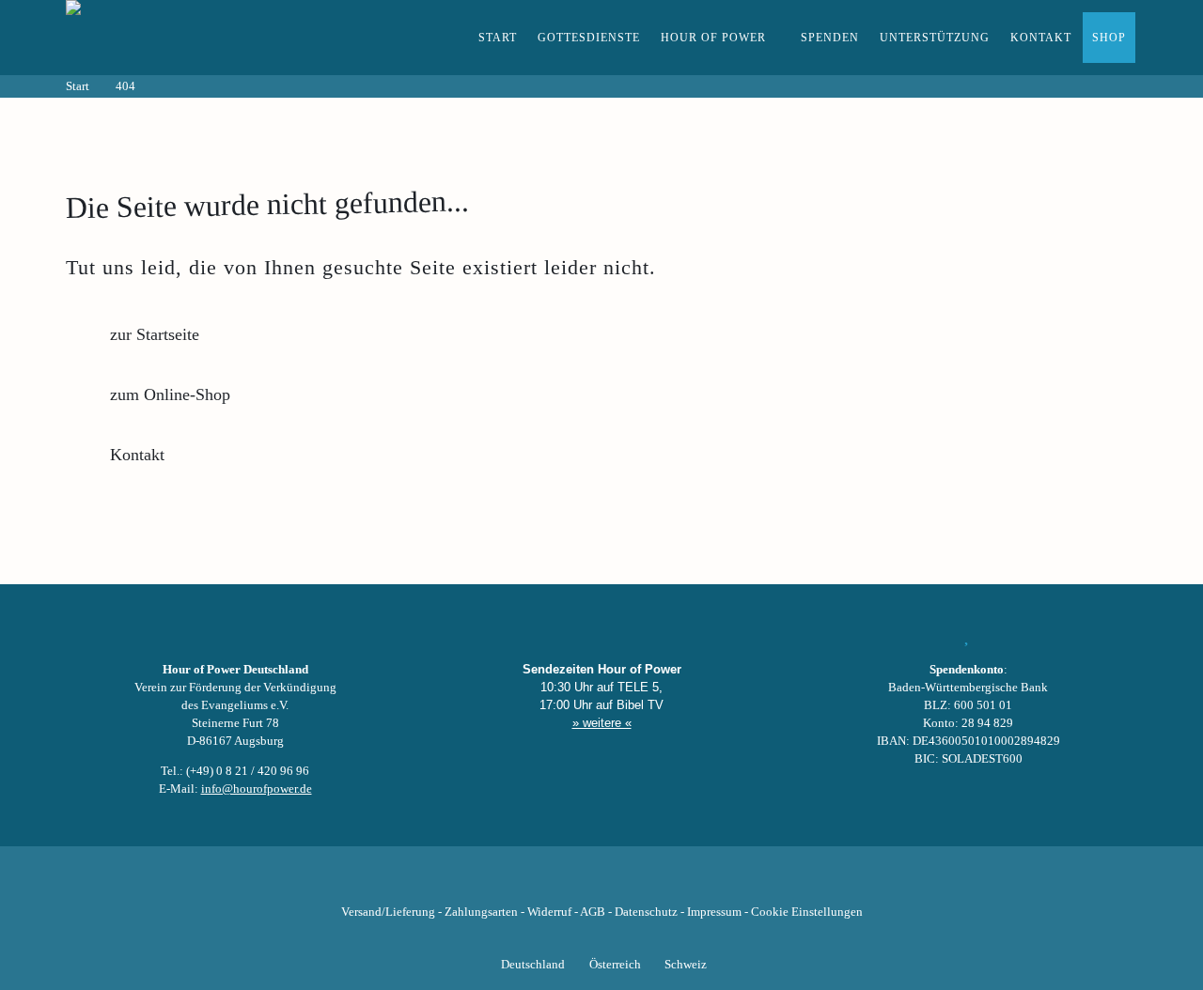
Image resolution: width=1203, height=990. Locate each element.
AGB (592, 912)
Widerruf (549, 912)
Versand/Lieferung (388, 912)
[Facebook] (506, 883)
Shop (1109, 37)
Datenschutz (646, 912)
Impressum (714, 912)
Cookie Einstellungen (807, 912)
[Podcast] (665, 883)
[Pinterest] (633, 883)
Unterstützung (935, 37)
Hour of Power (713, 37)
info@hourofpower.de (256, 789)
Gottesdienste (589, 37)
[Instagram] (601, 883)
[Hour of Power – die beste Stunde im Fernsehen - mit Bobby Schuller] (169, 37)
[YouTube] (569, 883)
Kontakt (1040, 37)
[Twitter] (537, 883)
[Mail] (697, 883)
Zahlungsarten (481, 912)
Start (497, 37)
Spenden (830, 37)
